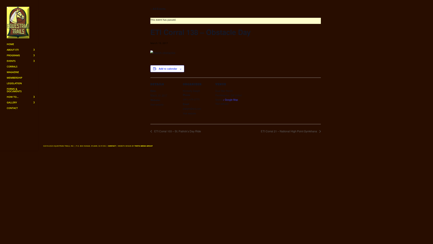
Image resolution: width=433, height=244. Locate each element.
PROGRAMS (13, 55)
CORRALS (12, 66)
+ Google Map (230, 99)
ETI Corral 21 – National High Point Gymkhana (289, 131)
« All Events (158, 9)
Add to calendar (168, 68)
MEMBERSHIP (14, 78)
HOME (10, 44)
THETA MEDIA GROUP (143, 146)
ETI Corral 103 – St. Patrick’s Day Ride (177, 131)
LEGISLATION (14, 83)
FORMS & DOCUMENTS (14, 90)
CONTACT (12, 108)
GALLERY (12, 102)
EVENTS (11, 61)
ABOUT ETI (13, 50)
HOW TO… (12, 97)
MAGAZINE (13, 72)
